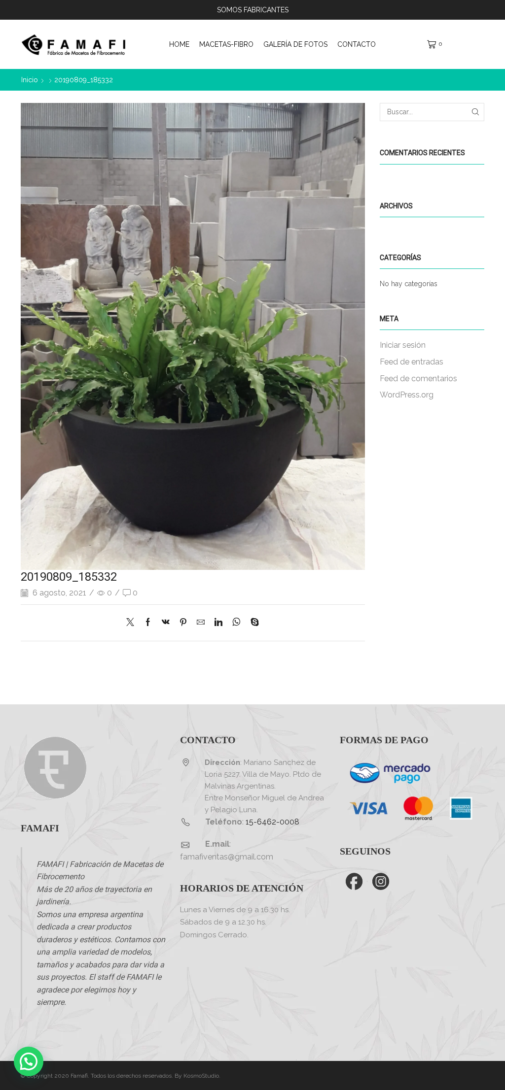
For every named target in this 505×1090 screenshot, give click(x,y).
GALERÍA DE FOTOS (295, 44)
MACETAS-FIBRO (226, 44)
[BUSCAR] (475, 112)
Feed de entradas (411, 361)
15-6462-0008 (272, 821)
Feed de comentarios (418, 378)
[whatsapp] (236, 623)
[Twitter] (132, 623)
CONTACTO (356, 44)
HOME (179, 44)
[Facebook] (148, 623)
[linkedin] (218, 623)
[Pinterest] (183, 623)
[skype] (252, 623)
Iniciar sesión (403, 345)
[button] (28, 1061)
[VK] (166, 623)
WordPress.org (406, 394)
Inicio (29, 80)
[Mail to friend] (201, 623)
